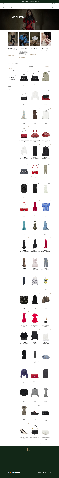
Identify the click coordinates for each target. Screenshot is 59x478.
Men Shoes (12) (11, 81)
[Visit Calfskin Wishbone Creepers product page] (35, 404)
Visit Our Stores (54, 7)
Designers (4, 7)
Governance (43, 465)
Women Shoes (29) (11, 73)
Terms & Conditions (15, 475)
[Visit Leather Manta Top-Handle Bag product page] (35, 126)
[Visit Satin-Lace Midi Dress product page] (24, 312)
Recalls (31, 465)
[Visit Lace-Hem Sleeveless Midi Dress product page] (35, 200)
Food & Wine (45, 7)
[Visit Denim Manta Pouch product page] (45, 348)
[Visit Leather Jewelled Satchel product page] (45, 312)
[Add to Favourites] (29, 70)
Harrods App (21, 467)
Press (42, 463)
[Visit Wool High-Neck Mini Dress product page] (35, 108)
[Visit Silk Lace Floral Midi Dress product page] (45, 182)
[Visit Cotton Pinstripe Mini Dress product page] (35, 256)
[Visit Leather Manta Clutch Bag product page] (45, 126)
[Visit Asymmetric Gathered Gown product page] (24, 256)
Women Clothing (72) (12, 70)
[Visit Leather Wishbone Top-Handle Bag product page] (35, 424)
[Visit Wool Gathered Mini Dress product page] (24, 404)
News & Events (10, 463)
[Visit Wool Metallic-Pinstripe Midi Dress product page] (35, 348)
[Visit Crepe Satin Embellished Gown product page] (24, 238)
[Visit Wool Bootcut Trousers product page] (45, 163)
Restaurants (9, 461)
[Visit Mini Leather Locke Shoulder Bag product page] (24, 89)
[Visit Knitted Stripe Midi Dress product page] (45, 386)
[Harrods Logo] (29, 449)
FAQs (31, 461)
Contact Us (31, 463)
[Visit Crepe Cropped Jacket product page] (24, 386)
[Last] (43, 444)
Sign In (53, 3)
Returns (20, 460)
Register (56, 3)
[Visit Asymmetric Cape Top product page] (45, 293)
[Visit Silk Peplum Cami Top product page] (45, 330)
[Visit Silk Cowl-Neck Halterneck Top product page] (35, 219)
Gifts (49, 7)
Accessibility (9, 475)
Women (15, 7)
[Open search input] (52, 6)
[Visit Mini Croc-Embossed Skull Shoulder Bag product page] (35, 367)
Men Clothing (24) (11, 77)
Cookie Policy (32, 467)
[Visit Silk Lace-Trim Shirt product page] (45, 108)
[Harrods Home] (29, 4)
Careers (42, 461)
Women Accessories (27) (12, 75)
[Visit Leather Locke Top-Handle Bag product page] (45, 89)
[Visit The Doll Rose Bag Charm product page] (45, 274)
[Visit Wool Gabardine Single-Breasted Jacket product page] (45, 70)
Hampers (20, 465)
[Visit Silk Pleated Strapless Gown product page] (24, 219)
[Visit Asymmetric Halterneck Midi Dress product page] (24, 274)
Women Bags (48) (11, 71)
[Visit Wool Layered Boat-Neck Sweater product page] (45, 200)
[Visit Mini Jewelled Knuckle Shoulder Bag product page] (35, 163)
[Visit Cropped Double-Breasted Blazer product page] (35, 386)
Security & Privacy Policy (22, 475)
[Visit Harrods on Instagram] (45, 472)
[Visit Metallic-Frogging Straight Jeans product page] (45, 256)
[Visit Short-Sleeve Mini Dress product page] (35, 312)
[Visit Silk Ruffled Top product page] (35, 293)
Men (18, 7)
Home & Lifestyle (39, 7)
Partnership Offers (32, 460)
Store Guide (9, 460)
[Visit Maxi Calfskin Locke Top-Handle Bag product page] (35, 70)
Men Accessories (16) (12, 79)
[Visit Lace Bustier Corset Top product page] (24, 293)
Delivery (20, 458)
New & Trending (9, 7)
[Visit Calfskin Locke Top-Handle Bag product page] (24, 70)
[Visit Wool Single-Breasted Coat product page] (24, 348)
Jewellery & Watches (28, 7)
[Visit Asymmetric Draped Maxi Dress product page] (45, 238)
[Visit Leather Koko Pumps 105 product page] (24, 424)
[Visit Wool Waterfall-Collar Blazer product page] (45, 145)
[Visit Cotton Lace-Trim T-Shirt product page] (24, 330)
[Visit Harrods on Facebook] (43, 472)
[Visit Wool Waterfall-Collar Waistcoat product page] (24, 182)
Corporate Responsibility (44, 460)
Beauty (21, 7)
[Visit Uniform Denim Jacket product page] (24, 367)
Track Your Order (21, 461)
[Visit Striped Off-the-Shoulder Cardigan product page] (35, 274)
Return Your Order (21, 463)
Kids (33, 7)
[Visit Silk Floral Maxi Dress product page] (24, 108)
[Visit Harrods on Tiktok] (47, 472)
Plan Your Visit (10, 458)
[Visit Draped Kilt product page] (35, 330)
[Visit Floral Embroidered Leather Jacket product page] (35, 89)
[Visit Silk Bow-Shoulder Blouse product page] (24, 145)
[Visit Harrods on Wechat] (50, 472)
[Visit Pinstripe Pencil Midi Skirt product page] (45, 367)
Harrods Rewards (32, 458)
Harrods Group (43, 458)
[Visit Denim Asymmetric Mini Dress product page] (45, 219)
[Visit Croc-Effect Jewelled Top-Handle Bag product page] (24, 200)
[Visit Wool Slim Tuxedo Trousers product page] (35, 145)
